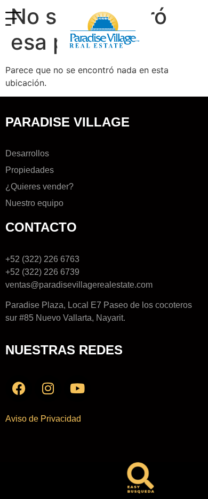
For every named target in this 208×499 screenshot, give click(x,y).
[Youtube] (77, 388)
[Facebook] (18, 388)
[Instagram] (48, 388)
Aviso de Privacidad (43, 418)
